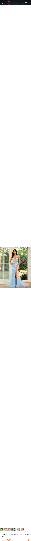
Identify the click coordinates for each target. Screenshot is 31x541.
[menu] (19, 3)
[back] (2, 2)
